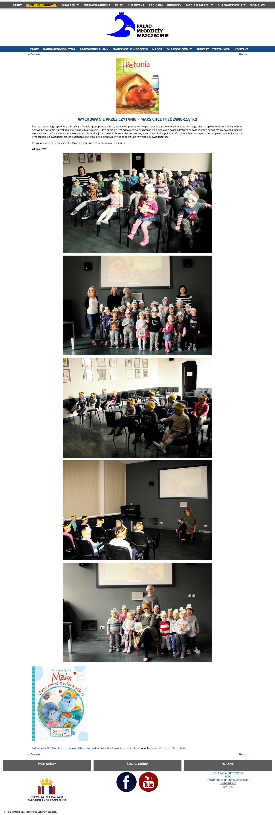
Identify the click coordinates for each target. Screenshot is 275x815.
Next (243, 53)
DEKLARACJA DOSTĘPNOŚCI (228, 773)
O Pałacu (68, 5)
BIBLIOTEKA (136, 5)
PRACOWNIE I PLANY (94, 49)
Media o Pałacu (197, 5)
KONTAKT (241, 49)
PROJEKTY (174, 5)
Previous (34, 53)
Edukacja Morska (96, 5)
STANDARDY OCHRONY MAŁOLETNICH (228, 780)
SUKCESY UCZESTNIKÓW (213, 49)
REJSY (119, 5)
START (17, 5)
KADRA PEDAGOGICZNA (59, 49)
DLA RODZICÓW (177, 49)
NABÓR (157, 49)
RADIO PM (156, 5)
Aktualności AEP (41, 748)
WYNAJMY (257, 5)
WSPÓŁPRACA (228, 783)
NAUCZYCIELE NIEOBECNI (130, 49)
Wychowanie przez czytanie (123, 748)
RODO (228, 776)
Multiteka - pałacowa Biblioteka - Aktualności (79, 748)
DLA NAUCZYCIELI (230, 5)
